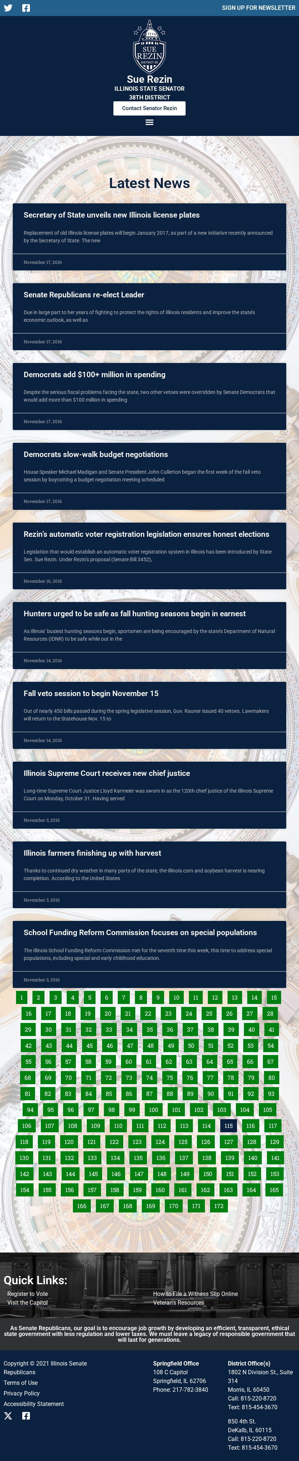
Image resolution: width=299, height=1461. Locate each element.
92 (253, 1092)
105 (269, 1108)
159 (139, 1188)
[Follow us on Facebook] (28, 8)
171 (198, 1204)
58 (90, 1060)
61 (150, 1060)
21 (130, 1012)
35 (151, 1028)
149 (186, 1172)
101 (178, 1108)
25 (211, 1012)
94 (32, 1108)
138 (208, 1156)
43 (51, 1044)
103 (223, 1108)
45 (91, 1044)
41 (273, 1028)
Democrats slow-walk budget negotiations (96, 454)
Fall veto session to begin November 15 (91, 693)
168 (129, 1204)
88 (172, 1092)
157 (94, 1188)
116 (252, 1124)
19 (90, 1012)
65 (231, 1060)
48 (152, 1044)
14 (256, 996)
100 (155, 1108)
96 (72, 1108)
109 (97, 1124)
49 (173, 1044)
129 (276, 1140)
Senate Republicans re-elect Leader (84, 294)
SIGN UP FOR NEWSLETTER (258, 7)
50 (193, 1044)
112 (164, 1124)
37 (192, 1028)
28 (272, 1012)
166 (83, 1204)
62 (170, 1060)
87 (151, 1092)
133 (94, 1156)
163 (230, 1188)
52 (232, 1044)
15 (276, 996)
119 (48, 1140)
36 (172, 1028)
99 (134, 1108)
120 (70, 1140)
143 (49, 1172)
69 (50, 1076)
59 (110, 1060)
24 (191, 1012)
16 (31, 1012)
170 (175, 1204)
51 (213, 1044)
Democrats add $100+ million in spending (95, 374)
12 (217, 996)
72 (110, 1076)
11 (198, 996)
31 (70, 1028)
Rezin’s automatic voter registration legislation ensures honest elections (146, 534)
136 (162, 1156)
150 (209, 1172)
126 (207, 1140)
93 (273, 1092)
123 (138, 1140)
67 (272, 1060)
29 (30, 1028)
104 (246, 1108)
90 (212, 1092)
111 (142, 1124)
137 (185, 1156)
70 (70, 1076)
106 (28, 1124)
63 (191, 1060)
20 (110, 1012)
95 (52, 1108)
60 (130, 1060)
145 (95, 1172)
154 (26, 1188)
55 (30, 1060)
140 (254, 1156)
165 (276, 1188)
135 (140, 1156)
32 (90, 1028)
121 (93, 1140)
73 (131, 1076)
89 (192, 1092)
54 (272, 1044)
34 (131, 1028)
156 (71, 1188)
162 (207, 1188)
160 (161, 1188)
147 (140, 1172)
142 (26, 1172)
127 (230, 1140)
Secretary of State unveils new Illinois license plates (112, 215)
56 (50, 1060)
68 (29, 1076)
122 (116, 1140)
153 (276, 1172)
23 (170, 1012)
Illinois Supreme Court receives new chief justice (107, 773)
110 (120, 1124)
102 (200, 1108)
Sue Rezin (149, 79)
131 (48, 1156)
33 (111, 1028)
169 (152, 1204)
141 (277, 1156)
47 (132, 1044)
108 (74, 1124)
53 (252, 1044)
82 (49, 1092)
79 (253, 1076)
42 (30, 1044)
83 (70, 1092)
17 (50, 1012)
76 (192, 1076)
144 (72, 1172)
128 (253, 1140)
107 (51, 1124)
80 (273, 1076)
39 (233, 1028)
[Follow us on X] (10, 8)
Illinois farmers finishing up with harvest (92, 853)
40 (253, 1028)
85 (110, 1092)
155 (49, 1188)
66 (252, 1060)
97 (93, 1108)
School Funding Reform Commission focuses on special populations (140, 932)
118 (26, 1140)
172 (220, 1204)
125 (184, 1140)
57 (70, 1060)
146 (117, 1172)
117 (274, 1124)
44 (71, 1044)
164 (253, 1188)
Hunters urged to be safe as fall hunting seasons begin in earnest (135, 613)
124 (161, 1140)
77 (212, 1076)
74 (151, 1076)
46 (111, 1044)
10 (178, 996)
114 (208, 1124)
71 (90, 1076)
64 (211, 1060)
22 (150, 1012)
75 (171, 1076)
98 (113, 1108)
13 (237, 996)
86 (131, 1092)
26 (231, 1012)
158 (116, 1188)
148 (163, 1172)
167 (106, 1204)
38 (212, 1028)
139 (231, 1156)
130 (25, 1156)
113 (186, 1124)
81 (29, 1092)
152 (254, 1172)
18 (70, 1012)
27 (251, 1012)
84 (90, 1092)
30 (50, 1028)
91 (233, 1092)
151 (232, 1172)
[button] (149, 122)
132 (71, 1156)
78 (232, 1076)
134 (117, 1156)
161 (184, 1188)
